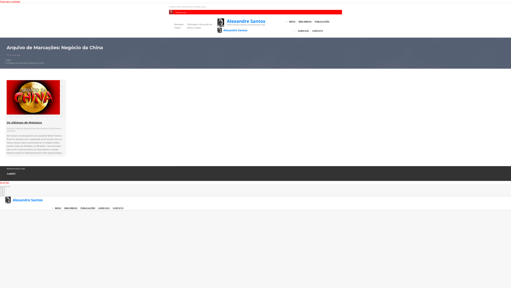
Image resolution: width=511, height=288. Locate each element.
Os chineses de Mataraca (24, 122)
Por (29, 128)
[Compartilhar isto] (4, 186)
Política (18, 128)
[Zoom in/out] (9, 186)
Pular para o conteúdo (10, 1)
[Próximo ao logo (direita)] (4, 192)
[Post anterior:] (1, 192)
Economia (10, 128)
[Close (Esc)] (1, 186)
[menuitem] (292, 21)
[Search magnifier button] (171, 12)
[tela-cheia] (6, 186)
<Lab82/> (11, 173)
